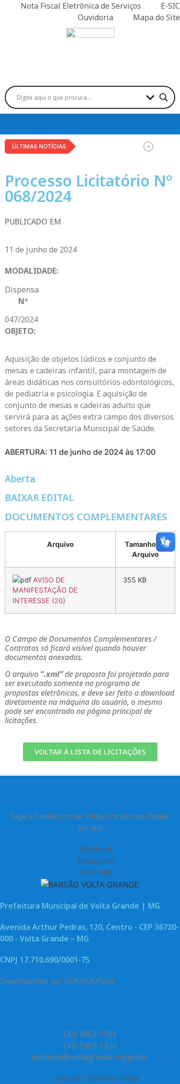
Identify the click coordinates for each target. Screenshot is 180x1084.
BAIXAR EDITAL (39, 497)
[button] (90, 122)
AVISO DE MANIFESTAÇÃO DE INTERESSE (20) (45, 590)
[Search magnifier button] (163, 97)
